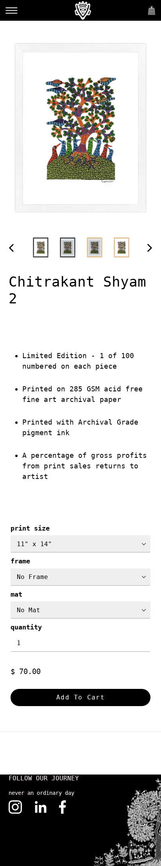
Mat (16, 594)
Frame (20, 561)
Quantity (26, 627)
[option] (40, 247)
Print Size (30, 528)
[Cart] (151, 10)
